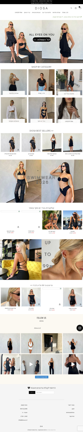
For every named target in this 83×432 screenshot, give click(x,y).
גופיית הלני (52, 308)
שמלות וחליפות (56, 12)
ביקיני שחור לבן (52, 231)
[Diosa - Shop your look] (41, 8)
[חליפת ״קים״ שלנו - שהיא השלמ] (52, 364)
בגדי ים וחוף (27, 12)
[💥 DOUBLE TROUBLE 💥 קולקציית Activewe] (10, 364)
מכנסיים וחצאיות (36, 12)
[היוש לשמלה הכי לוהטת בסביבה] (10, 343)
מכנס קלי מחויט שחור (51, 154)
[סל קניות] (80, 8)
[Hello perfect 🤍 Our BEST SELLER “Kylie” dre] (31, 343)
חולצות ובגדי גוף (46, 12)
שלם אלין (73, 231)
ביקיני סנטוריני (31, 231)
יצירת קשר (71, 416)
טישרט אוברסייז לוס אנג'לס (10, 154)
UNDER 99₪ (18, 12)
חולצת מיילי (31, 308)
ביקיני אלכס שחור (10, 231)
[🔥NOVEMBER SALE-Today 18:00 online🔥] (52, 343)
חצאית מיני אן (31, 154)
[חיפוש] (71, 8)
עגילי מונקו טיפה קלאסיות (10, 308)
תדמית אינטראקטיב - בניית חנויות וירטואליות (37, 430)
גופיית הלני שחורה (73, 308)
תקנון (73, 409)
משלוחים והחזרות (70, 412)
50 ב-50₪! (65, 12)
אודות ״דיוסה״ (71, 405)
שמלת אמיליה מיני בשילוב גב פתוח (72, 154)
